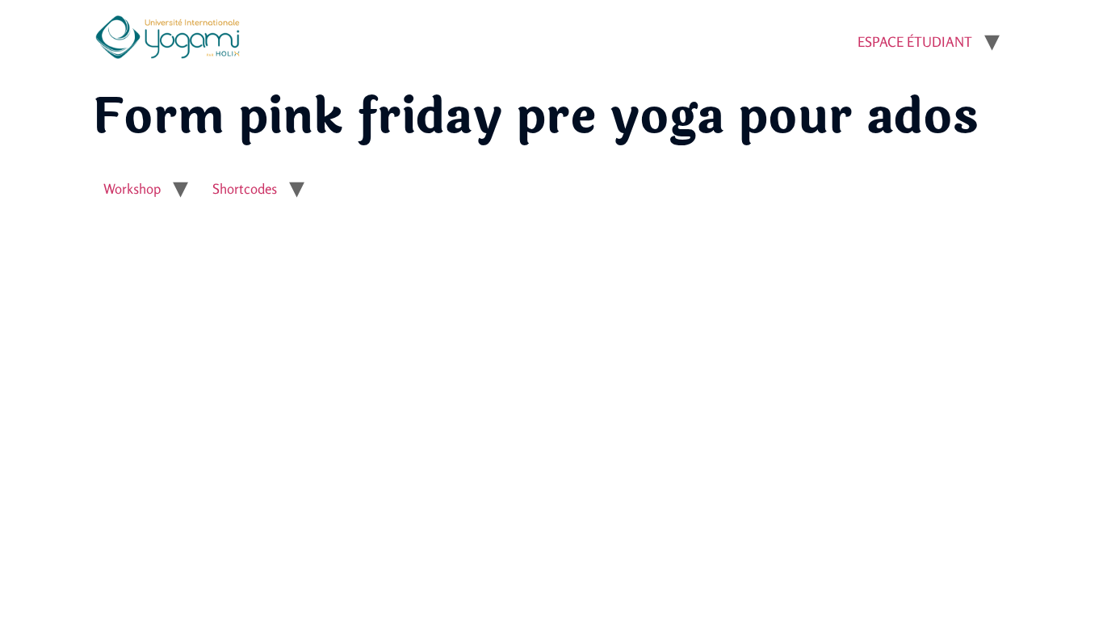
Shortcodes (244, 188)
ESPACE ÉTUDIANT (915, 41)
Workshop (132, 188)
